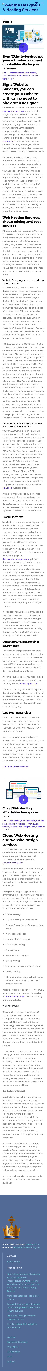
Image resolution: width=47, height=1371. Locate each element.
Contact (11, 1361)
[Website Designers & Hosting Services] (23, 9)
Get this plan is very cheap (15, 559)
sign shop (7, 487)
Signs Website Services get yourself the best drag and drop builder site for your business (22, 62)
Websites (40, 826)
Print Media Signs (16, 73)
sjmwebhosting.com (12, 862)
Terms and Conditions (17, 1342)
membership (8, 141)
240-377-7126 (13, 1261)
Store (9, 1356)
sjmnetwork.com (33, 1244)
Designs (13, 826)
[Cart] (36, 3)
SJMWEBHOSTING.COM (13, 111)
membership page (15, 996)
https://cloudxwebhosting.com (26, 1247)
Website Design (9, 76)
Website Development (27, 76)
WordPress (20, 824)
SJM (4, 73)
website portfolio (28, 683)
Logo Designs (24, 826)
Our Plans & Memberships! (15, 766)
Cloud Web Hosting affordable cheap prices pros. (20, 812)
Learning (11, 1337)
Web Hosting (30, 73)
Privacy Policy (13, 1346)
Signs (4, 79)
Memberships (13, 1351)
